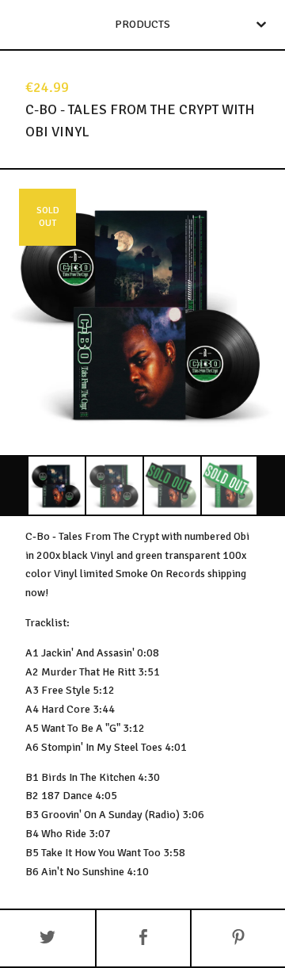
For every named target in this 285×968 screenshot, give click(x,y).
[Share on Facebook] (143, 938)
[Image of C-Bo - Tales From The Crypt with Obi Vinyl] (56, 486)
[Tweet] (47, 938)
